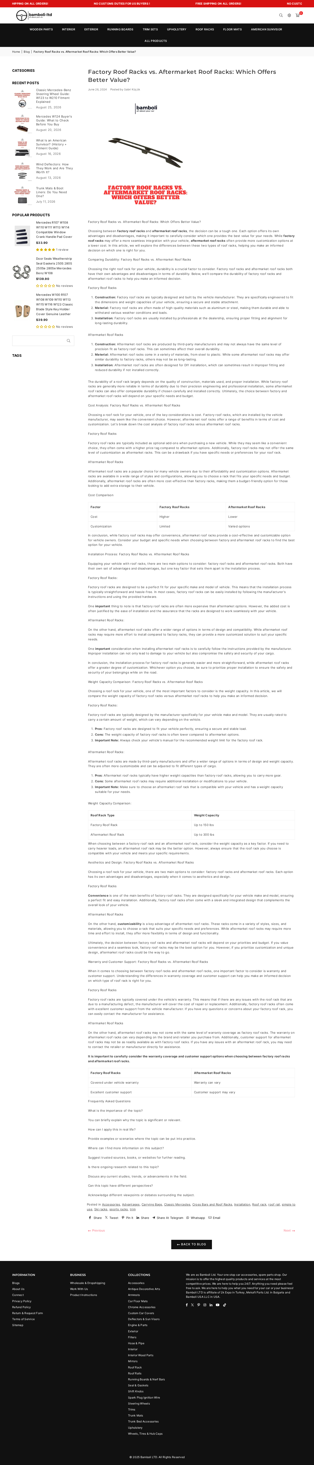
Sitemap (17, 1325)
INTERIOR (68, 29)
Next (288, 1230)
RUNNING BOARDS (120, 29)
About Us (18, 1289)
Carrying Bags (152, 1204)
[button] (298, 15)
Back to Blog (193, 1244)
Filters (132, 1337)
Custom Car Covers (141, 1313)
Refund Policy (21, 1307)
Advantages (131, 1204)
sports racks (118, 1209)
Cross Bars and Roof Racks (212, 1204)
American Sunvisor (266, 29)
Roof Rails (135, 1373)
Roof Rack (135, 1367)
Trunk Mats (135, 1415)
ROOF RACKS (205, 29)
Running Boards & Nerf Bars (146, 1379)
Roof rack (259, 1204)
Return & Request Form (27, 1313)
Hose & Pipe (136, 1343)
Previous (98, 1230)
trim (133, 1209)
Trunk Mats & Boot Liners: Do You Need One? (51, 192)
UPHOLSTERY (176, 29)
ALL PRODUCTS (156, 41)
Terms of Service (23, 1319)
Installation (242, 1204)
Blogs (16, 1283)
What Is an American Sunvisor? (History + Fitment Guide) (51, 144)
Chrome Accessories (142, 1307)
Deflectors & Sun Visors (144, 1319)
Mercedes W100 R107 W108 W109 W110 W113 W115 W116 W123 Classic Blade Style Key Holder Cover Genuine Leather (54, 304)
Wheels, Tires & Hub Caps (145, 1433)
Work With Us (79, 1289)
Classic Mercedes (177, 1204)
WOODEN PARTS (41, 29)
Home (16, 51)
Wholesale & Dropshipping (87, 1283)
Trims (131, 1409)
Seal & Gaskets (138, 1385)
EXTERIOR (91, 29)
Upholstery (135, 1427)
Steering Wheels (139, 1403)
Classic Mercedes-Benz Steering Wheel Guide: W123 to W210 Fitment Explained (53, 96)
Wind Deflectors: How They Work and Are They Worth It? (54, 168)
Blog (27, 51)
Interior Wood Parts (140, 1355)
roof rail (274, 1204)
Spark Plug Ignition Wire (144, 1397)
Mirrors (132, 1361)
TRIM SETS (150, 29)
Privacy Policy (22, 1301)
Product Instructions (83, 1295)
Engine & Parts (138, 1325)
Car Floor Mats (138, 1301)
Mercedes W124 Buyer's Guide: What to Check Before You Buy (54, 120)
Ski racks (100, 1209)
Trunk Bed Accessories (143, 1421)
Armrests (134, 1295)
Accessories (111, 1204)
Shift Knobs (135, 1391)
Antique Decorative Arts (144, 1289)
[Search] (281, 15)
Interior (132, 1349)
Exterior (133, 1331)
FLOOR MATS (232, 29)
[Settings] (289, 15)
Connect (18, 1295)
